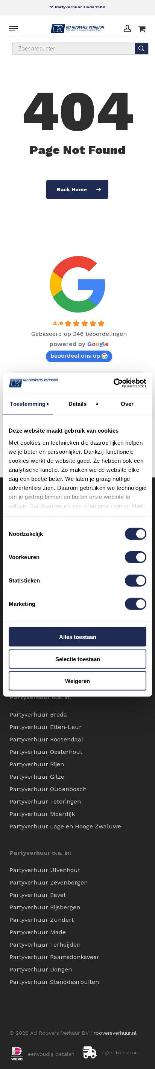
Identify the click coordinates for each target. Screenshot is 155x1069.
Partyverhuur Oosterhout (45, 751)
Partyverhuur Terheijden (45, 944)
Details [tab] (77, 404)
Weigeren (77, 681)
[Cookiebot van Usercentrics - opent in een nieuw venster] (113, 383)
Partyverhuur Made (37, 932)
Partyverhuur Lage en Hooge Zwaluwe (65, 826)
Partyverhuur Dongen (40, 969)
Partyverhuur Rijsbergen (44, 907)
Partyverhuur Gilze (36, 776)
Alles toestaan (77, 637)
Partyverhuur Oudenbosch (48, 789)
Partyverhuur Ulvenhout (44, 870)
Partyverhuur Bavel (37, 894)
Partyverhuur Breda (38, 714)
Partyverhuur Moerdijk (42, 813)
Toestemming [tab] (28, 404)
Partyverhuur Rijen (36, 764)
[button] (13, 28)
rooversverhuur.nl (115, 1033)
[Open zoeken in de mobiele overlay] (80, 49)
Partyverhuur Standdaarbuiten (54, 981)
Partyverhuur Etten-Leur (45, 726)
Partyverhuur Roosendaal (46, 739)
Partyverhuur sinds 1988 (79, 7)
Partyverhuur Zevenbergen (48, 882)
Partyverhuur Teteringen (45, 801)
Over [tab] (127, 404)
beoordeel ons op (75, 355)
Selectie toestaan (77, 659)
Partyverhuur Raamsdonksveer (54, 957)
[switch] (135, 557)
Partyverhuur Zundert (41, 919)
